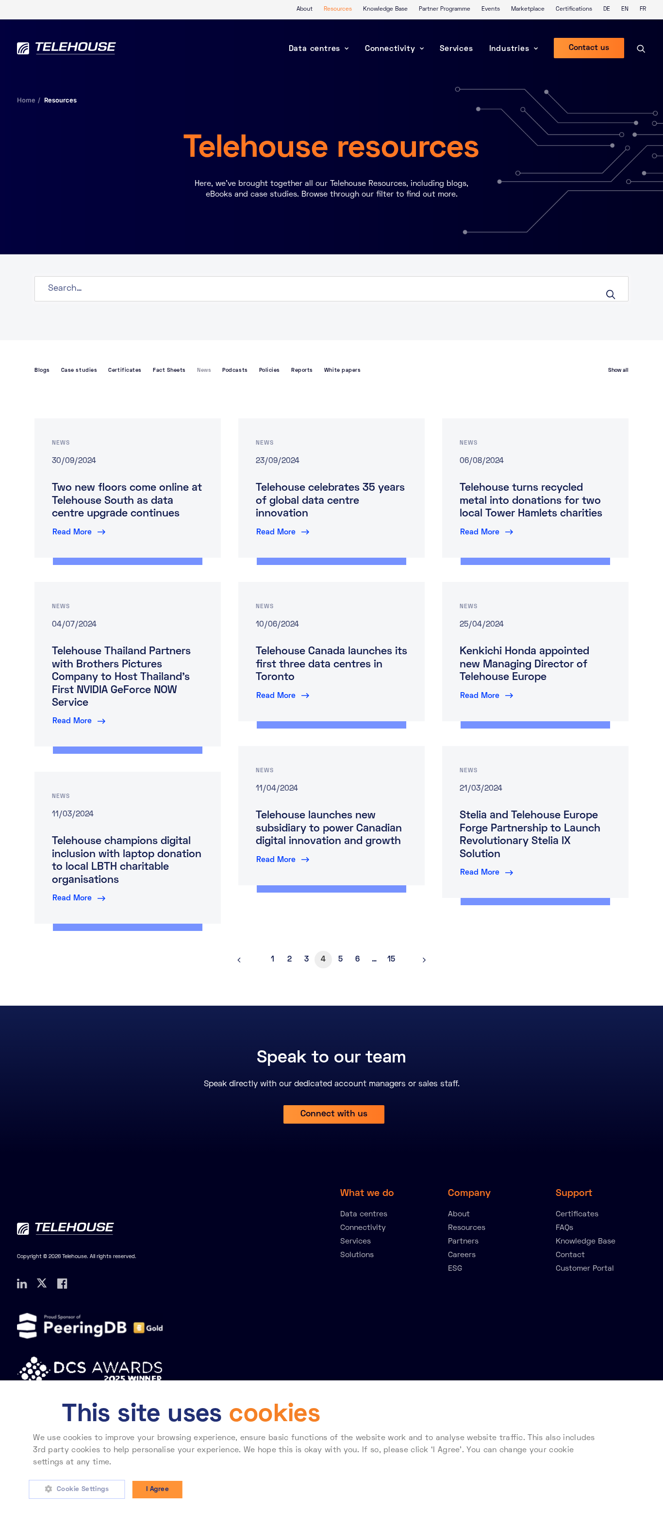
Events (490, 9)
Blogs (42, 370)
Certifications (574, 9)
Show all (618, 370)
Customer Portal (585, 1268)
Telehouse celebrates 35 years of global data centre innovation (330, 501)
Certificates (125, 370)
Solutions (357, 1255)
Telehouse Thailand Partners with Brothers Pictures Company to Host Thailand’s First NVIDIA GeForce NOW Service (121, 677)
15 (391, 959)
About (305, 9)
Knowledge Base (385, 9)
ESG (455, 1268)
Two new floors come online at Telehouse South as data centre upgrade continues (127, 501)
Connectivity (390, 49)
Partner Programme (444, 9)
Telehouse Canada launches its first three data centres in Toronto (331, 664)
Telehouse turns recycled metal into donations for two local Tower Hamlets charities (531, 501)
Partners (463, 1241)
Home (26, 100)
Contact (570, 1255)
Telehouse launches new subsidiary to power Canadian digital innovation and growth (329, 828)
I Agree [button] (157, 1489)
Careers (462, 1255)
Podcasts (235, 370)
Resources (338, 9)
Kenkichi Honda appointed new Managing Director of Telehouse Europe (524, 664)
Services (456, 49)
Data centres (315, 49)
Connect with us (333, 1114)
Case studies (79, 370)
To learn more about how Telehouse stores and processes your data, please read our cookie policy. (301, 1462)
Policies (269, 370)
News (204, 370)
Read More (72, 532)
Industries (509, 49)
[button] (80, 1489)
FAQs (564, 1228)
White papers (342, 370)
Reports (302, 370)
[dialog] (331, 1453)
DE (606, 9)
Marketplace (528, 9)
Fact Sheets (169, 370)
